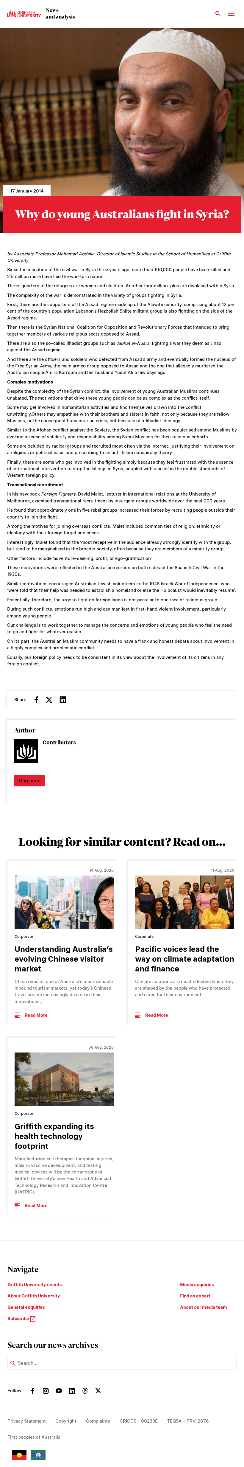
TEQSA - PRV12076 (188, 1421)
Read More (36, 1015)
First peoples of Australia (33, 1437)
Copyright (65, 1421)
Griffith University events (34, 1284)
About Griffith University (33, 1296)
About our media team (203, 1307)
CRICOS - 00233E (139, 1421)
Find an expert (195, 1296)
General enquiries (26, 1307)
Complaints (98, 1421)
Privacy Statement (26, 1421)
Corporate (29, 780)
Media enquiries (197, 1284)
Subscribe (18, 1318)
